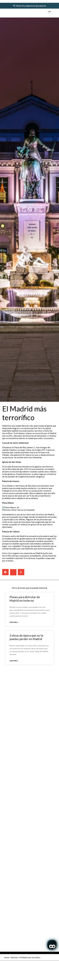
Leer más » (13, 622)
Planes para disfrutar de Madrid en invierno (24, 598)
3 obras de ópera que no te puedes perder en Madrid (26, 637)
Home (6, 957)
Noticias (14, 957)
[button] (49, 11)
